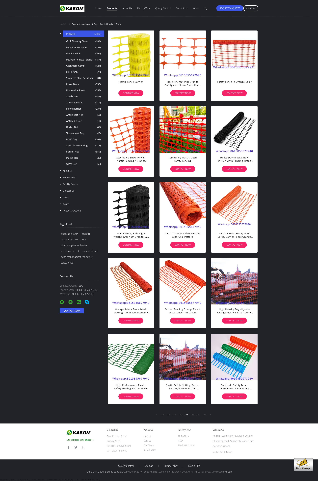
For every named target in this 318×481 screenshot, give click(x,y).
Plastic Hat (83, 157)
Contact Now (131, 93)
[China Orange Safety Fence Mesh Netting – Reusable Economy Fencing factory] (131, 281)
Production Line (186, 445)
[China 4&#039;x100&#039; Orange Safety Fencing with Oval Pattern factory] (182, 205)
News (195, 8)
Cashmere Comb (83, 65)
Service (147, 440)
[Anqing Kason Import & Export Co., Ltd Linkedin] (83, 447)
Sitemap (149, 466)
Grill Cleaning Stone (83, 41)
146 (174, 414)
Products (112, 8)
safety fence (67, 262)
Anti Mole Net (83, 120)
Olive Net (83, 163)
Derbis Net (83, 127)
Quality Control (163, 8)
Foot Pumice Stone (83, 47)
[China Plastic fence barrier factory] (131, 53)
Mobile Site (194, 466)
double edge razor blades (74, 245)
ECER (229, 471)
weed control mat (70, 251)
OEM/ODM (183, 436)
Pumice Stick (83, 53)
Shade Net (83, 96)
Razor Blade (83, 84)
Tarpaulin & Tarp (83, 133)
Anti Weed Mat (83, 102)
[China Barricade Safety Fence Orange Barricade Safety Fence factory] (234, 357)
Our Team (149, 445)
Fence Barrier (83, 108)
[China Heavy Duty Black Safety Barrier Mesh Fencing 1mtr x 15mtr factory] (234, 129)
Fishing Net (83, 151)
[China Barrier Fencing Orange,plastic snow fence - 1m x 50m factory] (182, 281)
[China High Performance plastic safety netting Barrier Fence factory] (131, 357)
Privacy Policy (170, 466)
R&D (180, 440)
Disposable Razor (83, 90)
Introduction (150, 449)
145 (168, 414)
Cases (66, 204)
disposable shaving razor (73, 239)
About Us (127, 8)
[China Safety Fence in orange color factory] (234, 53)
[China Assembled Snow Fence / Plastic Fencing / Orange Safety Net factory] (131, 129)
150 (198, 414)
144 (162, 414)
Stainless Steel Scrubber (83, 78)
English (251, 8)
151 (204, 414)
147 (180, 414)
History (147, 436)
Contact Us (181, 8)
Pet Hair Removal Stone (83, 59)
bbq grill (86, 233)
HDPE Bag (83, 139)
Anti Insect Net (83, 114)
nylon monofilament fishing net (77, 256)
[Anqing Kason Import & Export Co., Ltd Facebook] (69, 447)
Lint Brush (83, 71)
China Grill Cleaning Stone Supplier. (104, 471)
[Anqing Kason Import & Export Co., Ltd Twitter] (76, 447)
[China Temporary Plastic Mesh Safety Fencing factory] (182, 129)
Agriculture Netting (83, 145)
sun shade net (90, 251)
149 (192, 414)
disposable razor (69, 233)
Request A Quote (230, 8)
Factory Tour (143, 8)
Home (98, 8)
